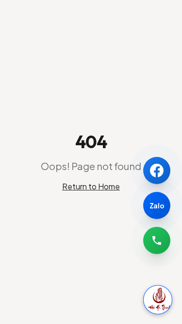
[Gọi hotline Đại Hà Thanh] (156, 240)
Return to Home (91, 186)
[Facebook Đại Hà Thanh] (156, 170)
